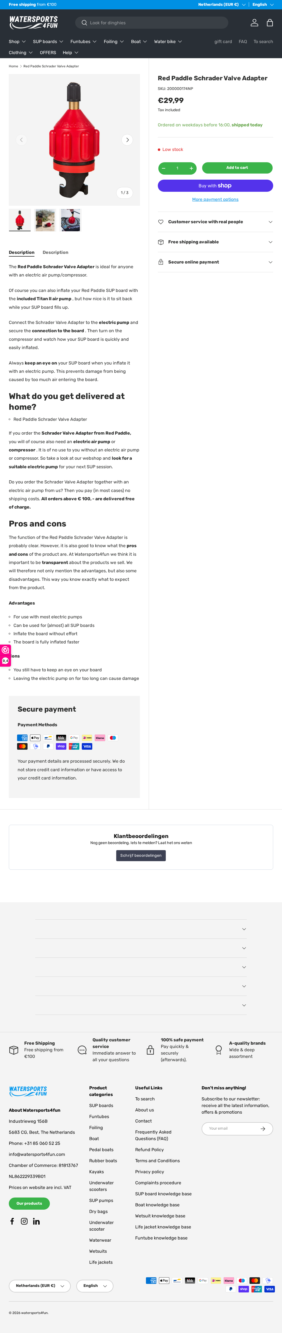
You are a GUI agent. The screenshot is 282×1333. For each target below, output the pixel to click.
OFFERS (48, 52)
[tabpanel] (74, 473)
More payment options (215, 199)
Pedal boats (101, 1149)
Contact (143, 1121)
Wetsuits (98, 1251)
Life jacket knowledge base (163, 1227)
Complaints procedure (158, 1182)
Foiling (96, 1127)
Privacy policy (149, 1171)
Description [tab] (21, 252)
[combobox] (151, 23)
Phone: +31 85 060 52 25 (34, 1143)
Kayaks (96, 1171)
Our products (29, 1203)
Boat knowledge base (157, 1204)
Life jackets (101, 1262)
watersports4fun (34, 1313)
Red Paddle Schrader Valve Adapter (51, 66)
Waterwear (100, 1240)
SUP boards (101, 1105)
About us (144, 1110)
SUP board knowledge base (163, 1193)
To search (263, 41)
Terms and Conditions (157, 1160)
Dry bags (98, 1211)
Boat (94, 1138)
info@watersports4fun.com (37, 1154)
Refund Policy (149, 1149)
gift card (223, 41)
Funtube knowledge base (161, 1238)
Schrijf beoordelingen (141, 855)
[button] (270, 23)
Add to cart (237, 167)
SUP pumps (101, 1200)
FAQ (243, 41)
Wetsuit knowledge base (160, 1215)
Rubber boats (103, 1160)
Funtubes (99, 1116)
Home (13, 66)
